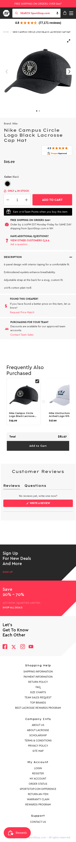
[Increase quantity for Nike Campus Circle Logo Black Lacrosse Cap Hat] (26, 199)
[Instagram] (22, 647)
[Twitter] (13, 647)
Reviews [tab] (11, 486)
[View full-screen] (68, 41)
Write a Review (45, 504)
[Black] (7, 183)
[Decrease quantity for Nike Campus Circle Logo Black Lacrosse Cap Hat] (8, 199)
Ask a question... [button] (20, 244)
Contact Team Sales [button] (21, 334)
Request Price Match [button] (22, 312)
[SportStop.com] (8, 12)
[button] (57, 13)
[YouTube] (31, 647)
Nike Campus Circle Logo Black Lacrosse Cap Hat (41, 32)
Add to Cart (38, 445)
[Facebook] (5, 647)
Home (6, 32)
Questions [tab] (35, 486)
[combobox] (40, 13)
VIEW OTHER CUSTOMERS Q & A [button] (29, 240)
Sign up (8, 572)
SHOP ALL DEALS (13, 607)
